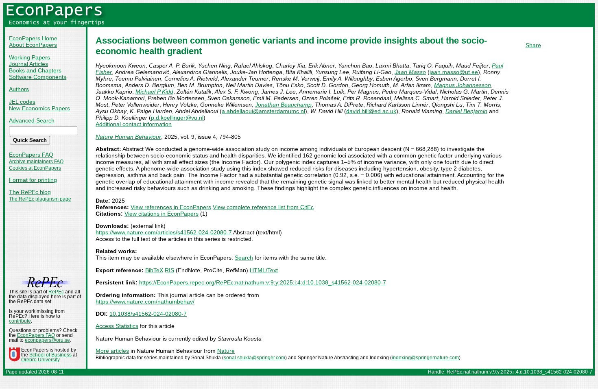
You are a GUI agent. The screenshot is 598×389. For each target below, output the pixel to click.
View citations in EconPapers (161, 213)
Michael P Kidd (154, 91)
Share (533, 45)
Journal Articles (28, 64)
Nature (226, 350)
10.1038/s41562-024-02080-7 (148, 313)
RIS (169, 270)
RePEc (56, 291)
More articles (112, 350)
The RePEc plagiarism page (40, 199)
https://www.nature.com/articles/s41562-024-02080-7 (164, 232)
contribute (20, 321)
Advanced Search (32, 120)
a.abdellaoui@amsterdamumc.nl (263, 111)
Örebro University (40, 359)
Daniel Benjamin (466, 111)
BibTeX (154, 270)
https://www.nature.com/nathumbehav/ (145, 301)
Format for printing (33, 180)
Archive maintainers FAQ (36, 161)
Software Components (37, 77)
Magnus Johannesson (462, 85)
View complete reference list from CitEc (263, 207)
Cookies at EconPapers (35, 168)
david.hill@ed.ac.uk (371, 111)
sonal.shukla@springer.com (254, 357)
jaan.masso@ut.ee (454, 72)
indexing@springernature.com (425, 357)
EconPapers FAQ (31, 154)
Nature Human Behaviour (128, 136)
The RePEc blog (30, 192)
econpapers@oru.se (47, 340)
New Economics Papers (39, 108)
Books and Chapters (35, 70)
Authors (19, 89)
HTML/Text (264, 270)
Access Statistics (117, 326)
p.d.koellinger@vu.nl (177, 117)
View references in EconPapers (171, 207)
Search (244, 257)
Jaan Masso (410, 72)
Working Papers (29, 57)
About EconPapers (33, 45)
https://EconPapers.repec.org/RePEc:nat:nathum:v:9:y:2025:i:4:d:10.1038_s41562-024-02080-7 (262, 282)
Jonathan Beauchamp (283, 104)
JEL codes (22, 101)
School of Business (50, 354)
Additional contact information (134, 124)
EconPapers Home (33, 38)
